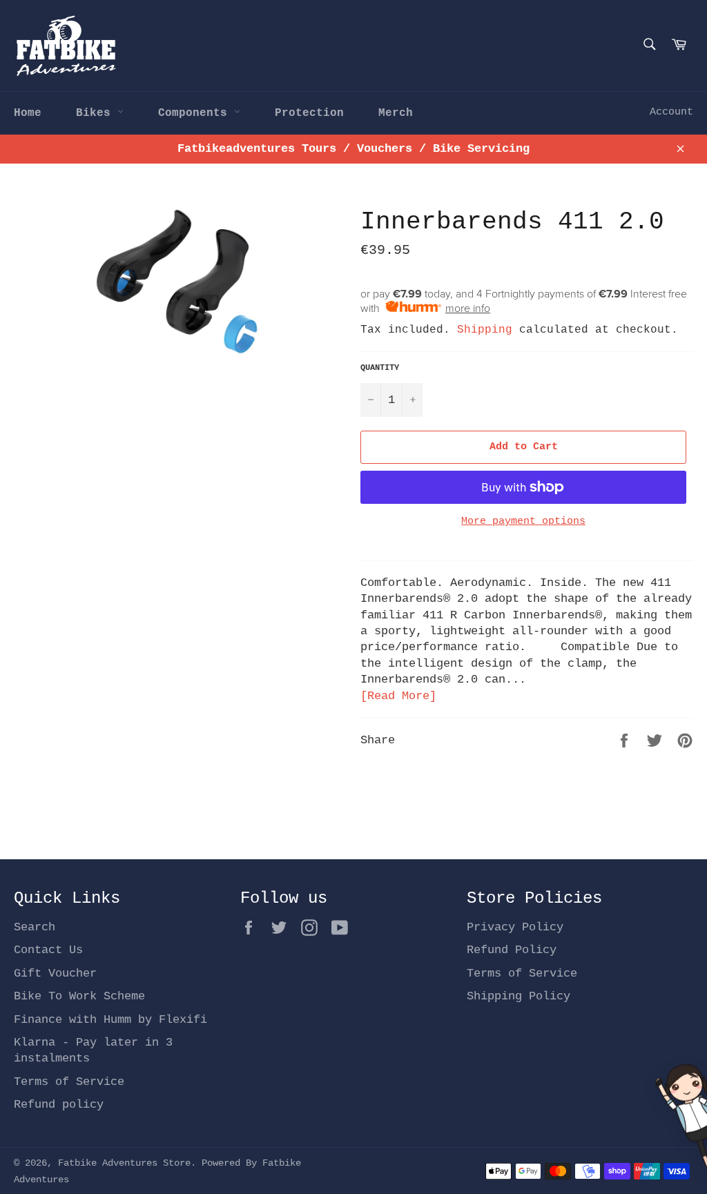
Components (196, 113)
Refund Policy (511, 950)
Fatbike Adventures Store (124, 1163)
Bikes (96, 113)
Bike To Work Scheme (79, 996)
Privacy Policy (515, 927)
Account (671, 112)
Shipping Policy (518, 996)
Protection (309, 113)
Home (27, 113)
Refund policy (59, 1104)
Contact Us (48, 950)
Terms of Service (69, 1081)
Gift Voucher (55, 973)
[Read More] (398, 696)
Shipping (484, 330)
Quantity (379, 368)
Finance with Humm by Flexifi (110, 1019)
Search (34, 927)
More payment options (523, 521)
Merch (395, 113)
